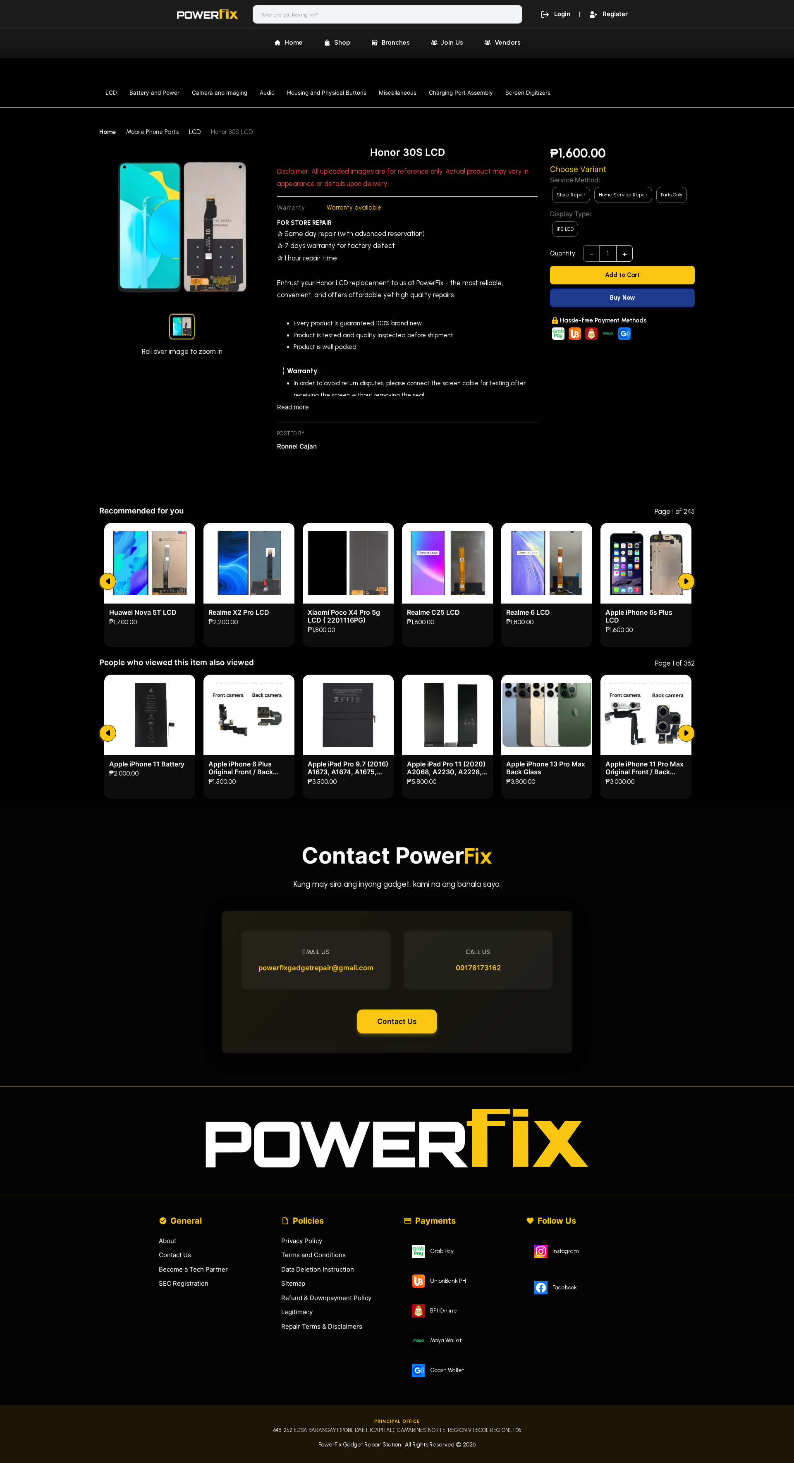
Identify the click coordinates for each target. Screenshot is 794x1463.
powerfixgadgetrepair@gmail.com (315, 968)
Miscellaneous (397, 92)
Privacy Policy (301, 1241)
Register (615, 14)
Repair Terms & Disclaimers (321, 1326)
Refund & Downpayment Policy (326, 1298)
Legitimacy (297, 1312)
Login (562, 14)
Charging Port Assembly (461, 92)
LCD (111, 92)
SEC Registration (183, 1283)
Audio (267, 92)
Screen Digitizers (527, 92)
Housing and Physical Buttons (326, 92)
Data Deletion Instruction (317, 1269)
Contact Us (397, 1021)
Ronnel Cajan (297, 446)
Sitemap (293, 1283)
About (167, 1241)
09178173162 (478, 968)
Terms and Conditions (313, 1255)
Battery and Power (154, 92)
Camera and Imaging (219, 92)
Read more (293, 407)
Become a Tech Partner (193, 1269)
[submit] (107, 581)
